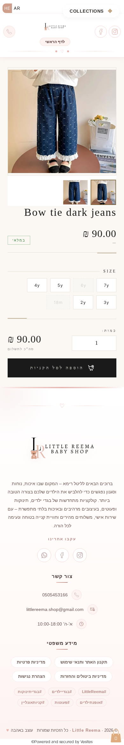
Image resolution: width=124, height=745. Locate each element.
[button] (115, 735)
